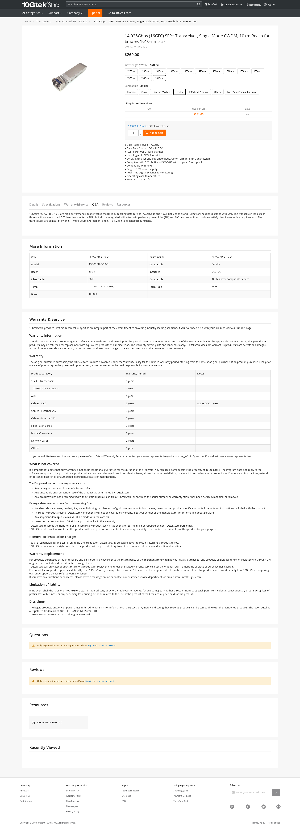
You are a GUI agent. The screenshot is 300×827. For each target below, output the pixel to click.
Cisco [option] (144, 91)
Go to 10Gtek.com (119, 13)
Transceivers (43, 21)
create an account (107, 645)
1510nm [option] (230, 71)
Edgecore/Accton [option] (161, 91)
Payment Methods (182, 795)
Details (33, 204)
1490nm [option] (215, 71)
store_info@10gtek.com (191, 456)
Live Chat (126, 795)
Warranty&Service (76, 204)
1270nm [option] (131, 71)
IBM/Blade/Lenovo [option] (199, 91)
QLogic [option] (217, 91)
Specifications (51, 204)
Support (53, 13)
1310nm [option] (159, 71)
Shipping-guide (180, 790)
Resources (124, 204)
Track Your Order (181, 801)
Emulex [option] (179, 91)
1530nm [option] (244, 71)
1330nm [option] (173, 71)
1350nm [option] (187, 71)
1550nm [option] (258, 71)
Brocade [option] (131, 91)
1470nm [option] (201, 71)
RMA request (72, 806)
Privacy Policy (72, 811)
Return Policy (72, 790)
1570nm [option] (131, 78)
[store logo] (40, 4)
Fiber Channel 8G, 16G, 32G (71, 21)
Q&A (95, 204)
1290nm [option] (145, 71)
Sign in (91, 645)
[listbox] (198, 75)
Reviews (107, 204)
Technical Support (130, 790)
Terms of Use (273, 822)
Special (95, 13)
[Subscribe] (276, 792)
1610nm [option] (159, 78)
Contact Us (25, 795)
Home (28, 21)
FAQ (124, 801)
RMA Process (72, 801)
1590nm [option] (145, 78)
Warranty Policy (73, 795)
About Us (24, 790)
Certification (26, 801)
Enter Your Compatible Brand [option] (242, 91)
